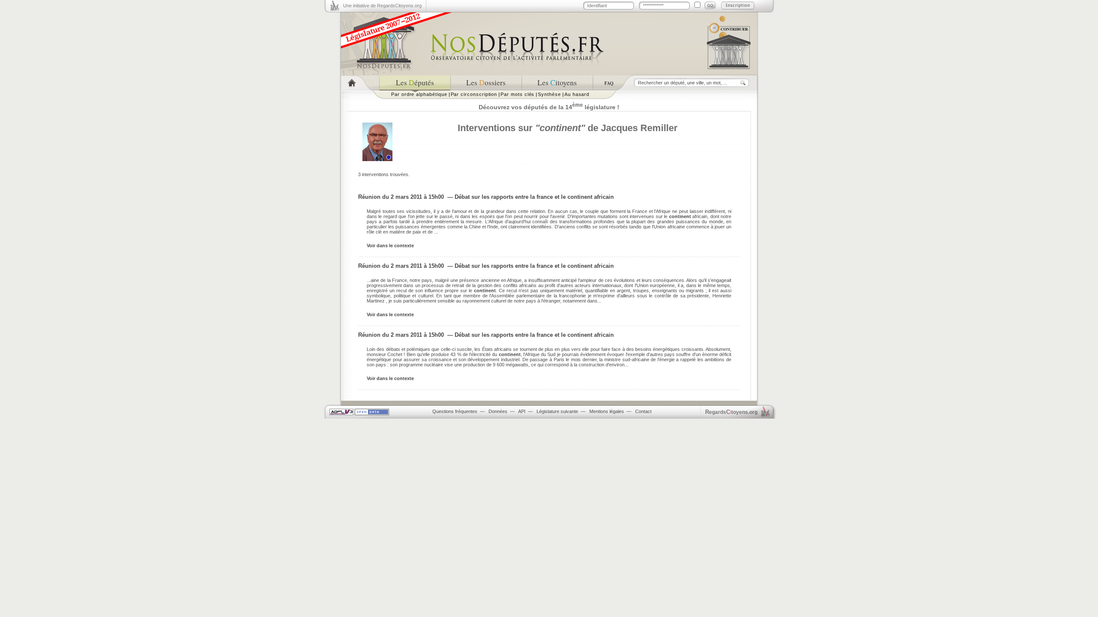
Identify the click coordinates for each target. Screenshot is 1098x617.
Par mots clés (517, 94)
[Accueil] (360, 82)
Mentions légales (606, 411)
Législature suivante (557, 411)
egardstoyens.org (731, 412)
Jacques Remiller (639, 128)
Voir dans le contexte (390, 245)
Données (498, 411)
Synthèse (549, 94)
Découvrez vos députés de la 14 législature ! (549, 107)
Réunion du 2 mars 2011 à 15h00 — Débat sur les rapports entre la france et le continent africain (486, 197)
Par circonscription (474, 94)
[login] (710, 5)
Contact (643, 411)
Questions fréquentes (454, 411)
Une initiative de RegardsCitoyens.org (382, 5)
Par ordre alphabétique (419, 94)
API (521, 411)
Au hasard (576, 94)
